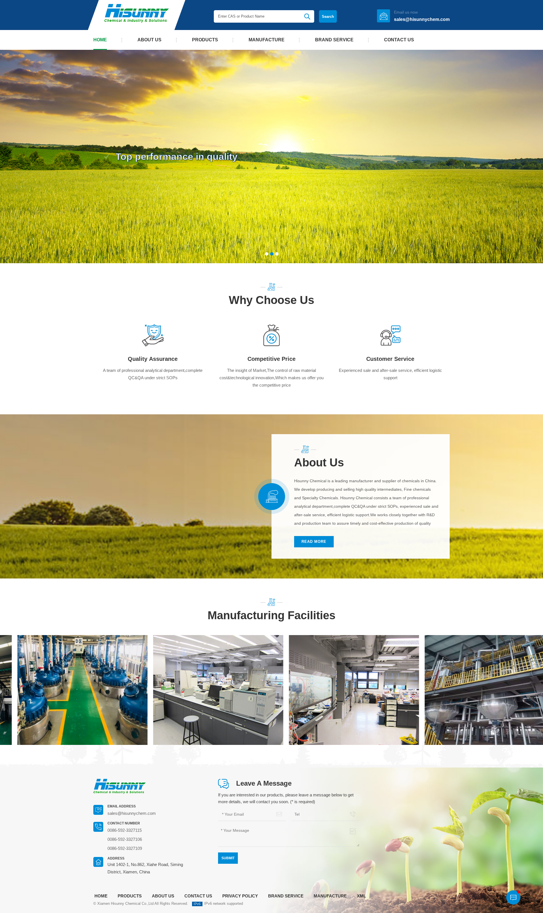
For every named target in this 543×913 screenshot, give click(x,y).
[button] (27, 158)
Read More (313, 541)
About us (149, 39)
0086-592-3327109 (124, 848)
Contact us (399, 39)
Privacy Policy (240, 895)
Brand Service (334, 39)
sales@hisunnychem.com (422, 19)
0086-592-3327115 (124, 830)
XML (361, 895)
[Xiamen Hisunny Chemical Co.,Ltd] (136, 15)
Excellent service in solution (179, 156)
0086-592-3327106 (124, 839)
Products (205, 39)
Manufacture (267, 39)
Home (100, 39)
